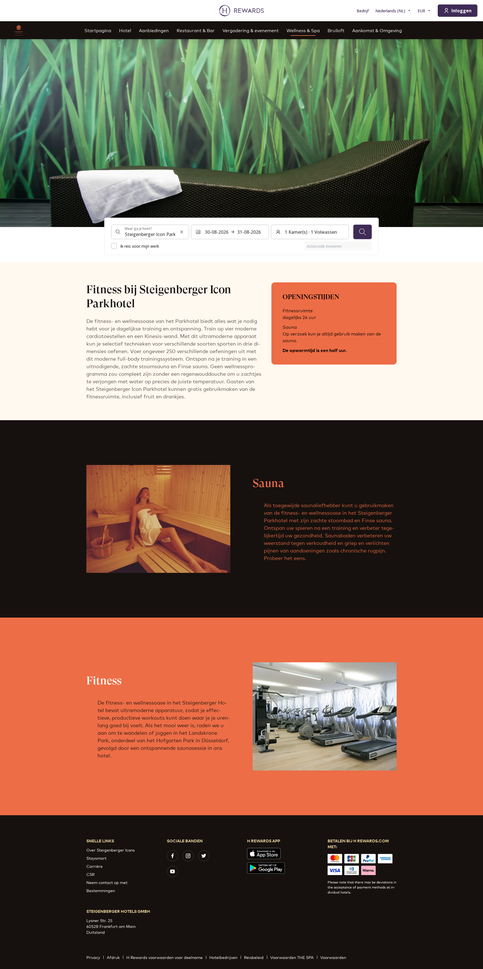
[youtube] (172, 871)
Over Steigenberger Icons (110, 849)
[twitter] (203, 855)
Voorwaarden (333, 957)
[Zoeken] (362, 232)
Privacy (93, 957)
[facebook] (172, 855)
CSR (90, 874)
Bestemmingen (100, 890)
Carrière (94, 866)
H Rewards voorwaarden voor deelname (164, 957)
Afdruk (113, 957)
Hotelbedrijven (223, 957)
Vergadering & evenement (250, 30)
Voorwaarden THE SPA (292, 957)
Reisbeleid (254, 957)
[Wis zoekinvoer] (181, 232)
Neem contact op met (106, 882)
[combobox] (150, 232)
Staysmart (96, 858)
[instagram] (188, 855)
